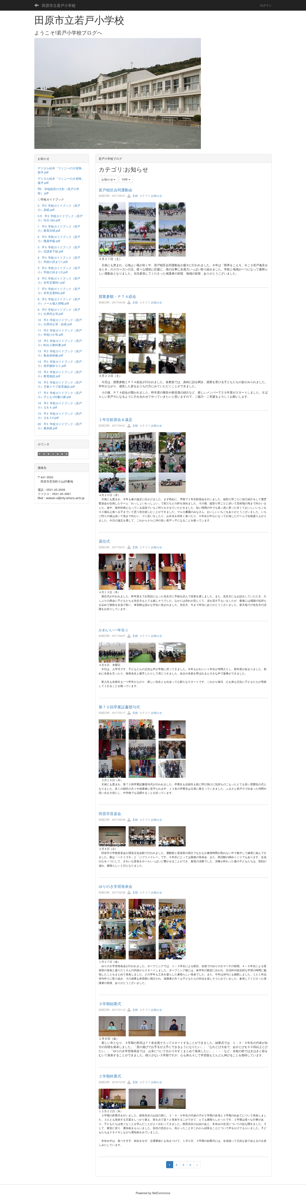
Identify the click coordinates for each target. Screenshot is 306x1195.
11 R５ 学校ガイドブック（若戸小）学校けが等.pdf (60, 332)
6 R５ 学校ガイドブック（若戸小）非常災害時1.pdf (59, 280)
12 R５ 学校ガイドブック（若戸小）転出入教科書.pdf (60, 343)
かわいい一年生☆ (114, 629)
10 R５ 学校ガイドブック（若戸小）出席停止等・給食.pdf (60, 322)
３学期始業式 (110, 1003)
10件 (125, 179)
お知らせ (156, 196)
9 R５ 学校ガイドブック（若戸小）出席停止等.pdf (59, 311)
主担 (135, 196)
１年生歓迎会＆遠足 (115, 419)
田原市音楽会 (110, 813)
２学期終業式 (110, 1076)
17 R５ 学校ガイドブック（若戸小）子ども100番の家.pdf (60, 395)
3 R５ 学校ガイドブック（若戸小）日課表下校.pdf (59, 249)
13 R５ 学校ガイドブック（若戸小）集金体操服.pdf (60, 353)
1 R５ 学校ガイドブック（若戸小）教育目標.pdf (59, 228)
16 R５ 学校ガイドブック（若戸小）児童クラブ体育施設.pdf (60, 384)
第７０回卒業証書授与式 (119, 706)
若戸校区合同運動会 (115, 189)
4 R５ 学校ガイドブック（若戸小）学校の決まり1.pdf (59, 259)
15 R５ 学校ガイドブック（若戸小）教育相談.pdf (60, 374)
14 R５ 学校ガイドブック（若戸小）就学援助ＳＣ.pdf (60, 363)
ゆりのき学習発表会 (115, 886)
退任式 (104, 541)
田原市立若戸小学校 (59, 5)
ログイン (266, 5)
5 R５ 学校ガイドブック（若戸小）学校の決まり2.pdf (59, 270)
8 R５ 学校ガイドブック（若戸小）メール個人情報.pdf (59, 301)
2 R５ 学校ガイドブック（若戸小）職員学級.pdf (59, 239)
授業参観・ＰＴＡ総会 (117, 296)
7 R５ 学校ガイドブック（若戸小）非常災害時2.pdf (59, 291)
